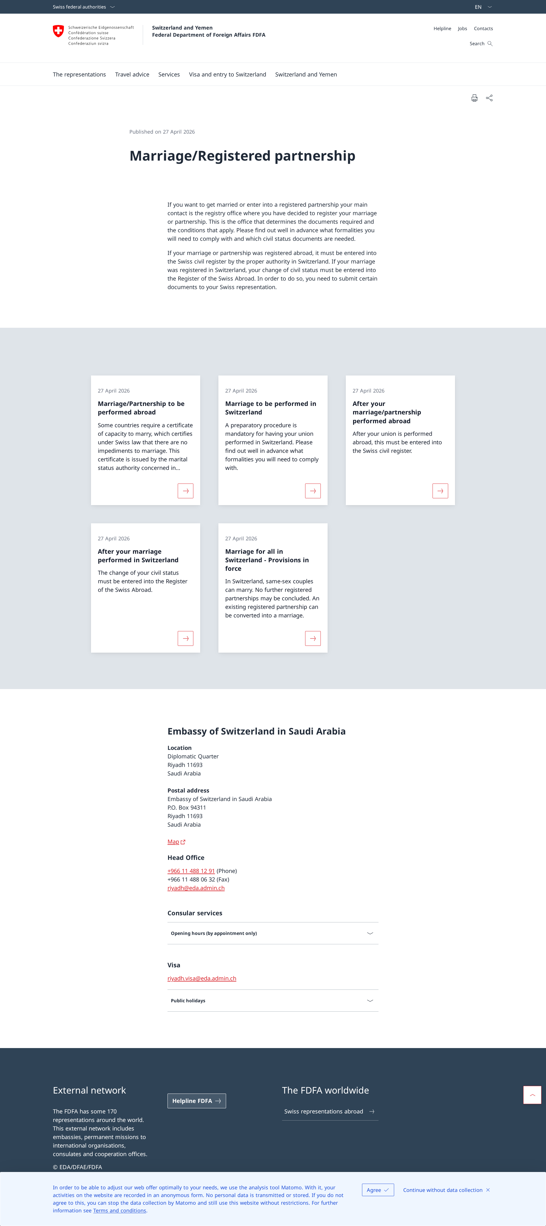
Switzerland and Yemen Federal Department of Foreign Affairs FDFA (208, 31)
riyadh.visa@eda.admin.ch (201, 978)
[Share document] (489, 97)
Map (173, 841)
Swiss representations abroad (323, 1111)
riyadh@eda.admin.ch (196, 888)
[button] (132, 74)
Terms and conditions (119, 1210)
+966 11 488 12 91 (191, 871)
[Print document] (474, 97)
